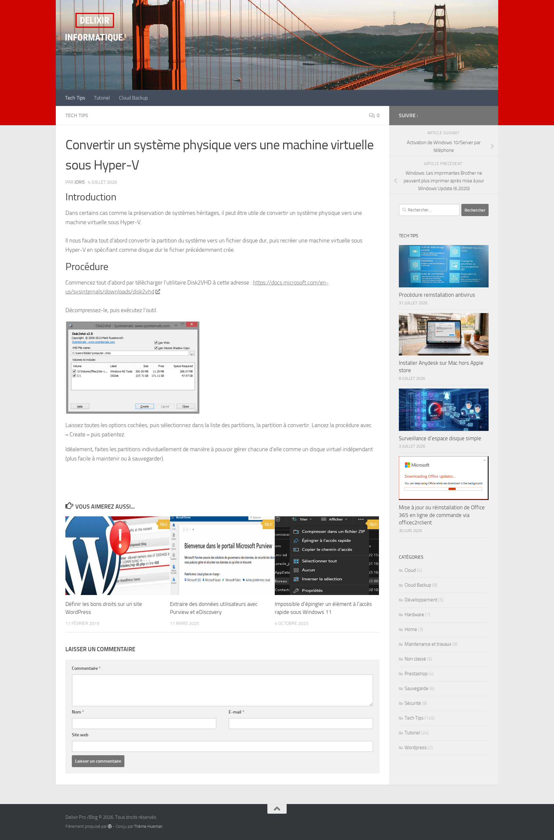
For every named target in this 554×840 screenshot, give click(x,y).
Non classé (415, 659)
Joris (79, 182)
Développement (421, 600)
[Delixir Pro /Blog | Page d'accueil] (93, 27)
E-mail (236, 712)
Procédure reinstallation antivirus (437, 295)
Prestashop (416, 674)
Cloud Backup (133, 98)
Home (411, 629)
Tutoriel (102, 98)
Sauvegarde (416, 688)
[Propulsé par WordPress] (110, 826)
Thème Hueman (148, 826)
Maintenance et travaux (428, 644)
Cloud (410, 570)
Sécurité (413, 703)
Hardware (414, 614)
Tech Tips (75, 98)
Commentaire (86, 668)
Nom (78, 712)
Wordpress (416, 747)
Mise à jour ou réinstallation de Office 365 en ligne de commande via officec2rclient (442, 515)
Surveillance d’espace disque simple (440, 438)
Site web (80, 735)
